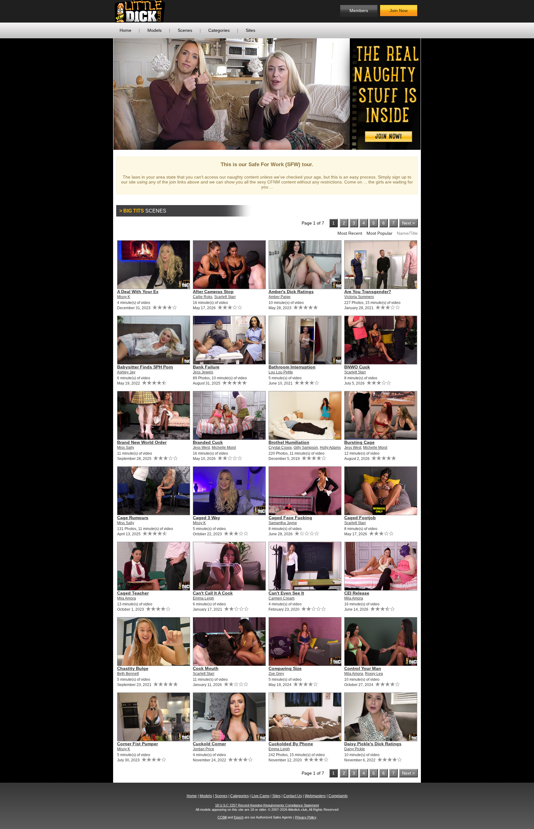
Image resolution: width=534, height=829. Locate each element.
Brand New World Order (142, 442)
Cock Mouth (205, 668)
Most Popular (379, 233)
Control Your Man (362, 668)
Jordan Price (203, 749)
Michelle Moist (224, 447)
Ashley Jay (126, 372)
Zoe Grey (276, 673)
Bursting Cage (359, 442)
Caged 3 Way (206, 517)
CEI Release (356, 593)
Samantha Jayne (283, 523)
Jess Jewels (203, 372)
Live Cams (260, 796)
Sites (250, 30)
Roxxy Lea (374, 673)
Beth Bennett (128, 673)
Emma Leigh (203, 598)
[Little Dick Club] (163, 11)
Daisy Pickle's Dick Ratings (372, 743)
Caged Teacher (133, 593)
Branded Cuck (208, 442)
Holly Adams (330, 447)
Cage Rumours (132, 517)
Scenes (185, 30)
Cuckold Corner (209, 743)
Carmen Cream (282, 598)
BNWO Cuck (357, 366)
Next (430, 94)
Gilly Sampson (306, 447)
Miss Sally (125, 447)
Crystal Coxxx (280, 447)
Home (125, 30)
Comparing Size (285, 668)
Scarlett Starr (225, 297)
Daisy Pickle (354, 749)
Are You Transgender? (367, 291)
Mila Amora (126, 598)
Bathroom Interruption (292, 366)
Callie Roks (202, 297)
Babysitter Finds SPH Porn (145, 366)
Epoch (239, 817)
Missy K (123, 297)
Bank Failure (206, 366)
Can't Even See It (286, 593)
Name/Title (407, 233)
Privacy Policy (305, 817)
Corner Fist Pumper (137, 743)
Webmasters (315, 796)
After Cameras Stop (213, 291)
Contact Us (292, 796)
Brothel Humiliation (289, 442)
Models (154, 30)
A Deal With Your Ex (138, 291)
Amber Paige (279, 297)
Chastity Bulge (132, 668)
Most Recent (349, 233)
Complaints (338, 796)
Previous (104, 94)
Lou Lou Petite (281, 372)
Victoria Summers (359, 297)
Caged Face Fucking (290, 517)
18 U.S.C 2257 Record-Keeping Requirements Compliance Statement (267, 805)
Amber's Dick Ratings (291, 291)
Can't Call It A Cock (213, 593)
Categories (219, 30)
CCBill (222, 817)
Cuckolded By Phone (291, 743)
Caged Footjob (360, 517)
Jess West (201, 447)
